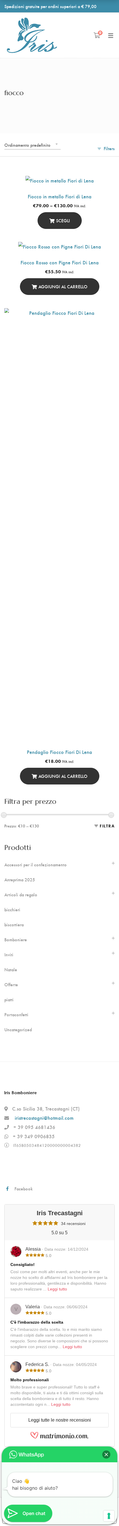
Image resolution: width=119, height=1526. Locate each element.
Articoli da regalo (20, 894)
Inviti (8, 954)
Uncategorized (18, 1029)
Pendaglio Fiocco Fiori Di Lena (59, 751)
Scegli (63, 220)
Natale (10, 969)
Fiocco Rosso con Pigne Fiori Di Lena (60, 262)
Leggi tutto (57, 1289)
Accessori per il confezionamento (35, 865)
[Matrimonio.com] (59, 1437)
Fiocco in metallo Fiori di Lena (60, 196)
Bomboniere (15, 939)
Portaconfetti (16, 1014)
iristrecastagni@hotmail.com (44, 1117)
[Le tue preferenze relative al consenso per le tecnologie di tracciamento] (108, 1515)
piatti (9, 999)
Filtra (107, 826)
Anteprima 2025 (19, 880)
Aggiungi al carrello (63, 286)
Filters (109, 148)
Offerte (11, 984)
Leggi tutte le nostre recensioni (59, 1420)
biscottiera (14, 924)
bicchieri (12, 909)
